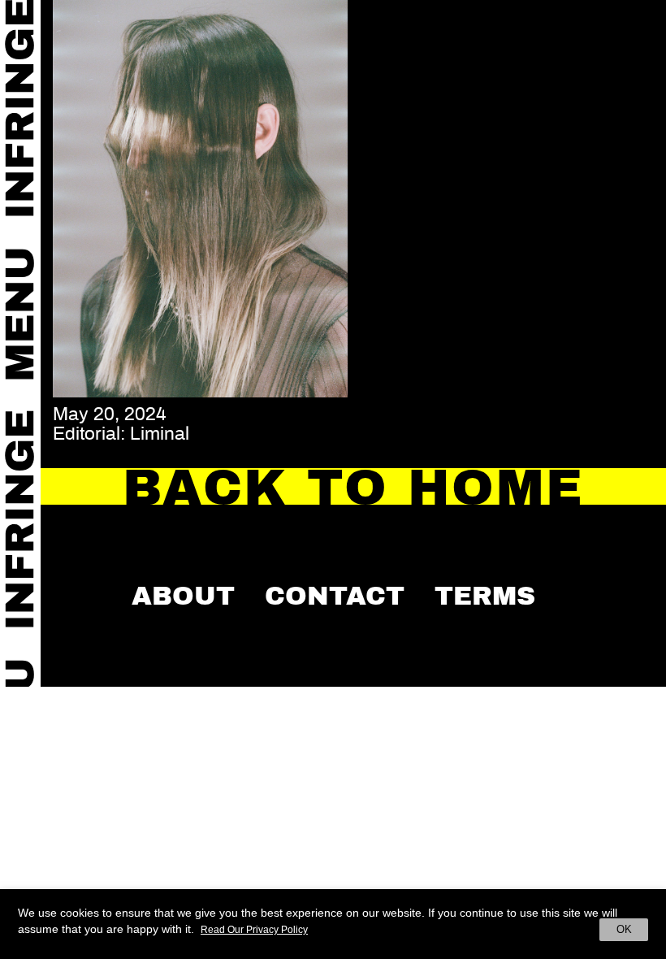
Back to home (354, 488)
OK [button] (624, 929)
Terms (485, 595)
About (183, 595)
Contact (334, 595)
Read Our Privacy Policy (254, 929)
